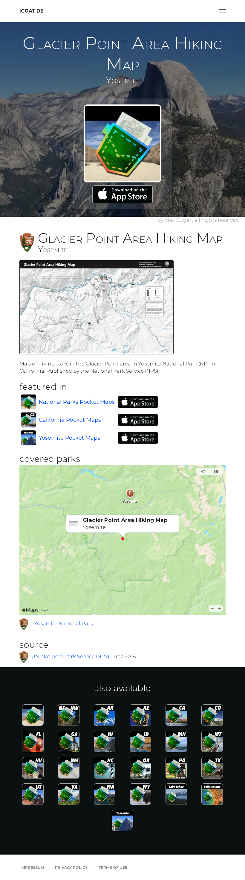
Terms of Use (112, 867)
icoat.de (31, 11)
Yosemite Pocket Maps (69, 438)
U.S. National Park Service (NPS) (70, 656)
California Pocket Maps (70, 420)
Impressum (32, 867)
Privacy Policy (71, 867)
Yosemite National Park (63, 623)
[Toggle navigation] (222, 11)
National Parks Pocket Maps (77, 402)
